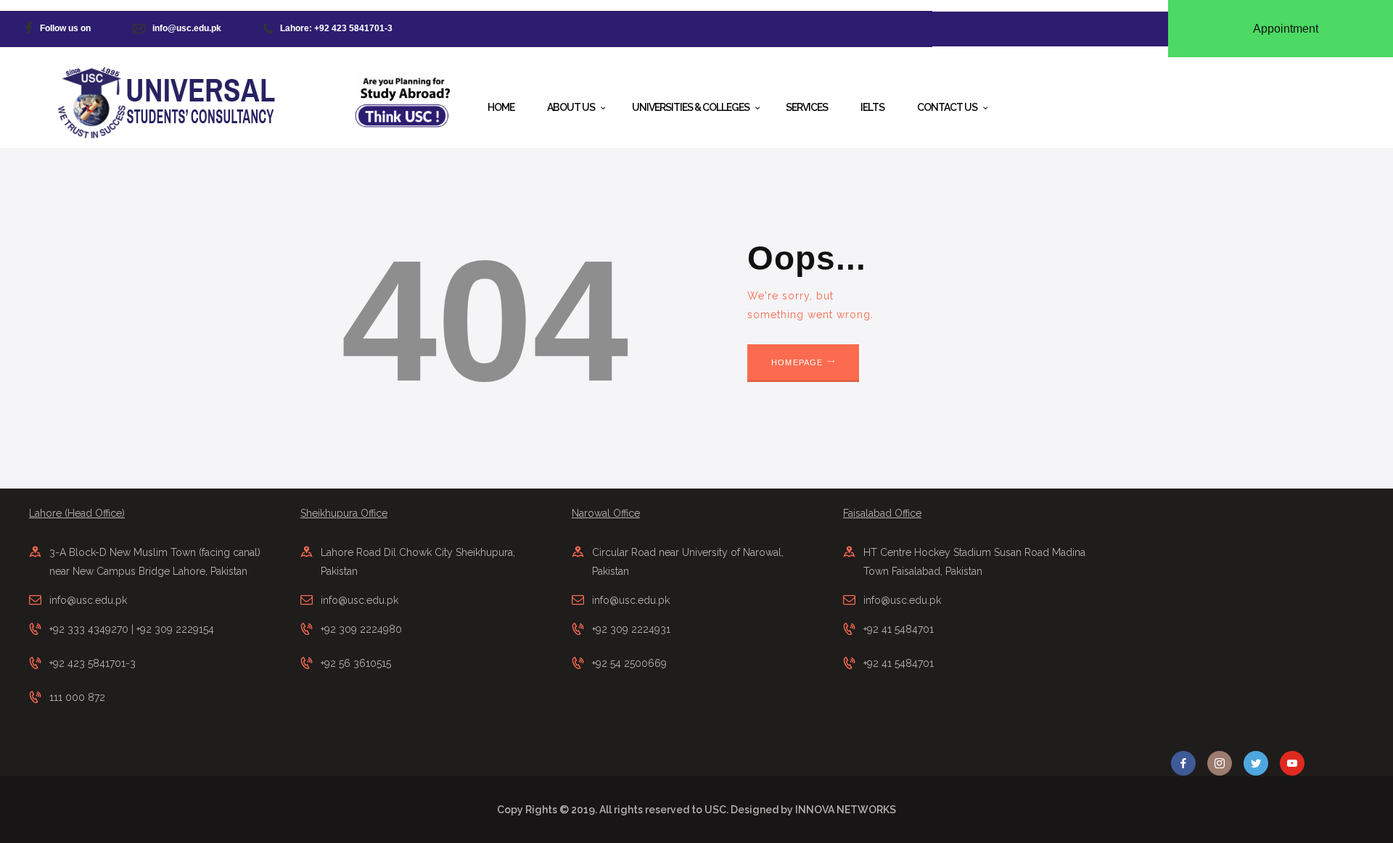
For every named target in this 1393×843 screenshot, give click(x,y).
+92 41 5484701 (898, 629)
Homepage (797, 362)
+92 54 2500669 (629, 663)
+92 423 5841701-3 (92, 663)
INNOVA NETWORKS (845, 809)
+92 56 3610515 (356, 663)
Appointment (1285, 28)
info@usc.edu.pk (88, 600)
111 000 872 (77, 697)
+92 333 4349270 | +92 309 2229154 (131, 629)
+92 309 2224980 (361, 629)
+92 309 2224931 (631, 629)
